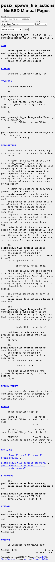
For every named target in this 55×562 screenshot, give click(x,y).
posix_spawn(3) (10, 458)
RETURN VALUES (9, 386)
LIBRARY (5, 68)
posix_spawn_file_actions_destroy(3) (24, 463)
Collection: (7, 26)
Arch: (39, 21)
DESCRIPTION (8, 145)
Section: (6, 21)
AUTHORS (5, 540)
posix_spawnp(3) (18, 468)
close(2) (13, 455)
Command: (6, 16)
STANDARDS (7, 475)
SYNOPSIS (6, 81)
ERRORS (5, 406)
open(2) (37, 455)
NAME (3, 45)
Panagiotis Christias (40, 559)
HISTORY (5, 506)
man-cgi (27, 559)
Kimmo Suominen (8, 559)
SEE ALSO (6, 450)
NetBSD (43, 557)
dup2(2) (25, 455)
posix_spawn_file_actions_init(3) (22, 465)
